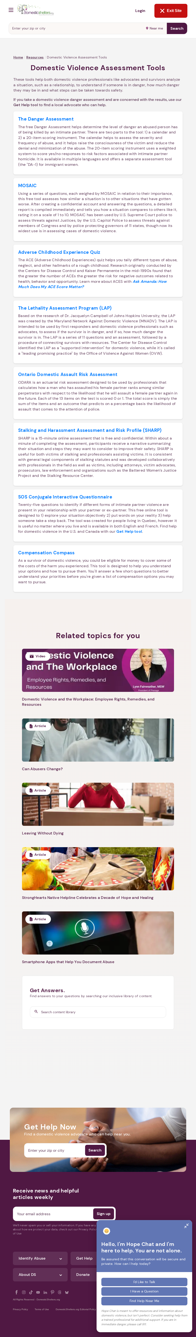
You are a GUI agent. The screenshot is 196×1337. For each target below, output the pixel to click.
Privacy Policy (20, 1309)
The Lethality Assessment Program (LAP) (65, 308)
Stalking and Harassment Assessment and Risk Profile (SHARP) (90, 430)
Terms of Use (42, 1309)
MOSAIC (27, 186)
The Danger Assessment (46, 119)
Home (18, 57)
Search (177, 28)
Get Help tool (25, 104)
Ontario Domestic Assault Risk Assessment (67, 374)
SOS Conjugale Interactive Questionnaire (65, 497)
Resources (35, 57)
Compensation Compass (46, 553)
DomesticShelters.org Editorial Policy (76, 1309)
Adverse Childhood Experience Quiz (59, 252)
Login (140, 10)
